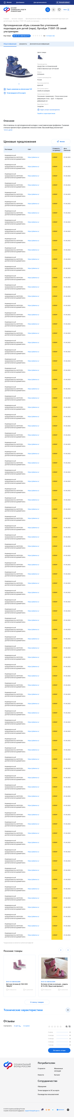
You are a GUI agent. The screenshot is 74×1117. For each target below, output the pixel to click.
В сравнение (29, 989)
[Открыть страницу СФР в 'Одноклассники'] (47, 1110)
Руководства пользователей (48, 1094)
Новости (41, 1075)
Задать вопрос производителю (50, 109)
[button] (60, 950)
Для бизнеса (20, 2)
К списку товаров (37, 1002)
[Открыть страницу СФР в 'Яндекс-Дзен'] (68, 1110)
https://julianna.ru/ (33, 157)
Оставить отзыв (59, 1050)
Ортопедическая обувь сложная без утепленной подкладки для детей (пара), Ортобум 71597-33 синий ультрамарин (35, 28)
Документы (23, 44)
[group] (19, 66)
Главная (6, 19)
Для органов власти (40, 2)
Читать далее (8, 130)
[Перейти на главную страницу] (15, 9)
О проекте (41, 1068)
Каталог (57, 1075)
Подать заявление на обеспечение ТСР (19, 89)
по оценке (26, 1026)
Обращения (42, 1086)
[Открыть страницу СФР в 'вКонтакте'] (60, 1110)
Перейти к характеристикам (46, 113)
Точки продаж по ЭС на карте (16, 93)
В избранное (12, 989)
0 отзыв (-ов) (50, 36)
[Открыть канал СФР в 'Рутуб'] (42, 1110)
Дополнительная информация (39, 44)
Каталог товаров (17, 19)
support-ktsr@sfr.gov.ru (32, 1110)
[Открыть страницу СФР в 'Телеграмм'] (52, 1110)
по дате (16, 1026)
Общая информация (10, 44)
